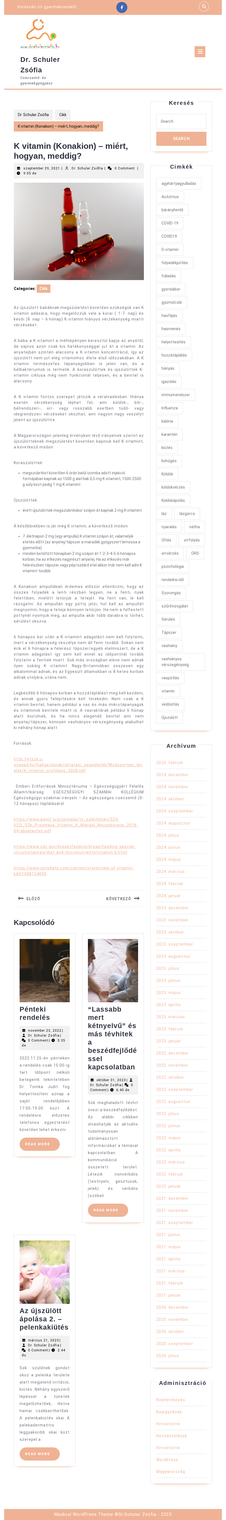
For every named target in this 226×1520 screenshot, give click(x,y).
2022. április (168, 1150)
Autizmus (170, 197)
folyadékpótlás (175, 263)
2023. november (172, 920)
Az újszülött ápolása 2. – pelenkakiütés (44, 1319)
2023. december (172, 908)
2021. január (168, 1295)
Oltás (166, 540)
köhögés (169, 461)
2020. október (170, 1331)
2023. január (168, 1041)
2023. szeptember (174, 944)
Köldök (167, 474)
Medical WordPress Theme (83, 1514)
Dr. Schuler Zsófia (33, 115)
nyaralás (169, 527)
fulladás (169, 276)
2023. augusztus (173, 956)
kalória (167, 421)
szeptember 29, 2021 (41, 168)
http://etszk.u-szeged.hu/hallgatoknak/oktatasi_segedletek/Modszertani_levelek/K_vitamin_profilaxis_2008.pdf (78, 765)
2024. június (168, 847)
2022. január (168, 1186)
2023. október (170, 932)
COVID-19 (170, 223)
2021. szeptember (174, 1222)
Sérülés (168, 619)
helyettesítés (173, 342)
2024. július (167, 835)
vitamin (168, 691)
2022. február (170, 1174)
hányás (168, 368)
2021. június (168, 1235)
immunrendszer (176, 395)
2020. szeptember (174, 1343)
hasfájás (169, 315)
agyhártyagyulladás (179, 183)
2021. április (168, 1259)
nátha (194, 527)
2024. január (168, 896)
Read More (42, 1146)
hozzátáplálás (174, 355)
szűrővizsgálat (175, 606)
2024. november (172, 787)
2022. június (168, 1126)
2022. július (167, 1113)
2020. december (172, 1307)
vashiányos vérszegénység (175, 662)
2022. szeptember (174, 1089)
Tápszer (169, 632)
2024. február (170, 883)
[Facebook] (121, 7)
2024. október (170, 799)
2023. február (170, 1029)
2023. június (168, 980)
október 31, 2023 (111, 1080)
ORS (195, 553)
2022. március (170, 1162)
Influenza (170, 408)
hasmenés (171, 329)
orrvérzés (170, 553)
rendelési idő (173, 579)
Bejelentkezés (170, 1400)
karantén (169, 434)
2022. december (172, 1053)
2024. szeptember (174, 811)
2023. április (168, 1005)
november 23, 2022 (44, 1030)
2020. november (172, 1319)
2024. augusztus (173, 823)
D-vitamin (170, 249)
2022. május (168, 1138)
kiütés (167, 447)
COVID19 (169, 236)
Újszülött (170, 717)
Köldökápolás (173, 500)
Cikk (62, 115)
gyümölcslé (172, 302)
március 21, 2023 (43, 1340)
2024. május (168, 859)
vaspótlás (170, 678)
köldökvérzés (173, 487)
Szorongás (171, 593)
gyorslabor (171, 289)
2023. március (170, 1017)
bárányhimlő (172, 210)
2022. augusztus (173, 1101)
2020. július (167, 1356)
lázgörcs (187, 513)
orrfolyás (192, 540)
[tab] (200, 51)
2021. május (168, 1247)
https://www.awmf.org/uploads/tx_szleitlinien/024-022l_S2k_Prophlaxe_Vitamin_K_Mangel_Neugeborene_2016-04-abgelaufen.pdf (76, 825)
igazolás (169, 381)
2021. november (172, 1210)
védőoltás (170, 704)
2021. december (172, 1198)
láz (164, 513)
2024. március (170, 871)
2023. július (167, 968)
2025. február (170, 762)
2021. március (170, 1271)
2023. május (168, 992)
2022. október (170, 1077)
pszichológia (173, 566)
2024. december (172, 775)
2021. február (170, 1283)
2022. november (172, 1065)
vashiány (169, 645)
